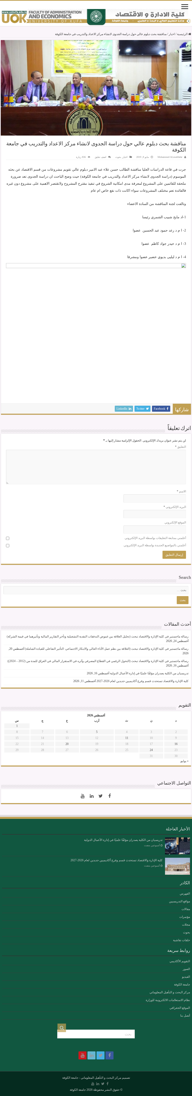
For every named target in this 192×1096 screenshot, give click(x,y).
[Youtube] (82, 796)
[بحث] (62, 1028)
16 (176, 744)
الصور (186, 969)
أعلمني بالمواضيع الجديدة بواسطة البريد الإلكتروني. (154, 545)
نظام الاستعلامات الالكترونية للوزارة (168, 1000)
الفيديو (186, 976)
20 (67, 744)
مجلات (186, 924)
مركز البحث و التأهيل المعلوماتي (170, 992)
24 (151, 750)
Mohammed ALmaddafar (170, 157)
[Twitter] (100, 796)
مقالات (186, 909)
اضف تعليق (100, 157)
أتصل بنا (185, 1015)
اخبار (172, 34)
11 (126, 738)
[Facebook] (110, 796)
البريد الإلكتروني (175, 507)
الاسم (181, 491)
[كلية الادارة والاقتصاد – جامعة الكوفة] (96, 17)
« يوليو (184, 761)
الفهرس (185, 893)
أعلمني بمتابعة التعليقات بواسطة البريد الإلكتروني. (155, 538)
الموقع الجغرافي (180, 1008)
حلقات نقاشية (181, 940)
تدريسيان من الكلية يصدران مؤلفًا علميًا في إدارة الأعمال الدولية (149, 673)
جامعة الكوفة (182, 984)
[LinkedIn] (92, 796)
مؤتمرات (184, 917)
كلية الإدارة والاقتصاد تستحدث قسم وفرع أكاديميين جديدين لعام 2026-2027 (142, 681)
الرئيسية (182, 34)
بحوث (118, 157)
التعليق (180, 447)
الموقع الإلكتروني (175, 522)
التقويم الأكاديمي (180, 961)
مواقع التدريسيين (179, 901)
